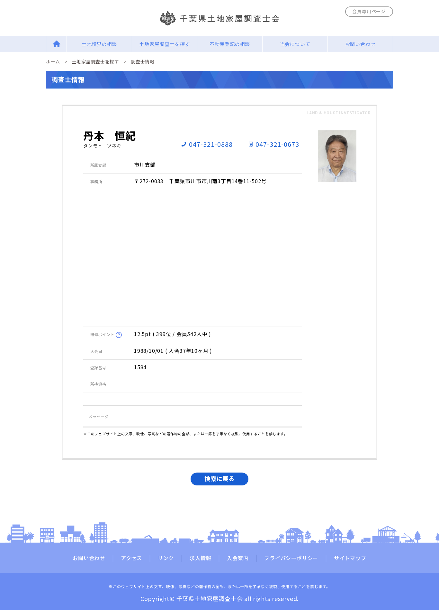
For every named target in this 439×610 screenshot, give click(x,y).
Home (56, 44)
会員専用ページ (369, 11)
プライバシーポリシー (291, 558)
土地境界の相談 (99, 44)
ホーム (53, 61)
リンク (166, 558)
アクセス (131, 558)
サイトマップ (350, 558)
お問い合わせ (360, 44)
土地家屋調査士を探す (164, 44)
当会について (295, 44)
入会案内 (237, 558)
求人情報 (200, 558)
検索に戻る (219, 478)
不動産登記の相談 (230, 44)
